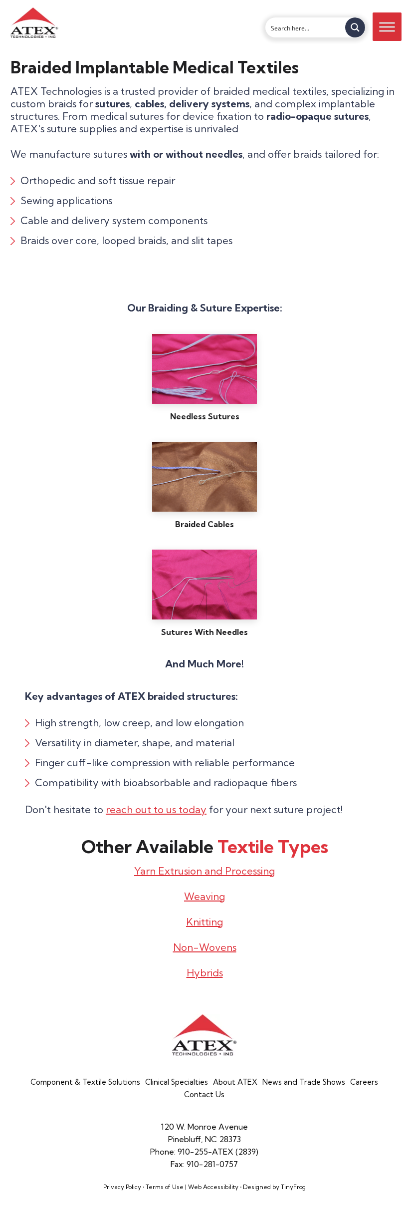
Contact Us (204, 1094)
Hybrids (205, 972)
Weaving (204, 896)
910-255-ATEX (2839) (218, 1152)
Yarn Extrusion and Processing (204, 871)
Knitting (204, 921)
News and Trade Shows (303, 1082)
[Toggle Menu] (387, 26)
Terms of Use (165, 1187)
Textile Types (272, 846)
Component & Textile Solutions (85, 1082)
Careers (364, 1082)
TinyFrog (293, 1187)
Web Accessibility (213, 1187)
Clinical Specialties (176, 1082)
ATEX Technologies (34, 22)
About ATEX (235, 1082)
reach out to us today (156, 809)
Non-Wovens (204, 947)
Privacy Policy (122, 1187)
